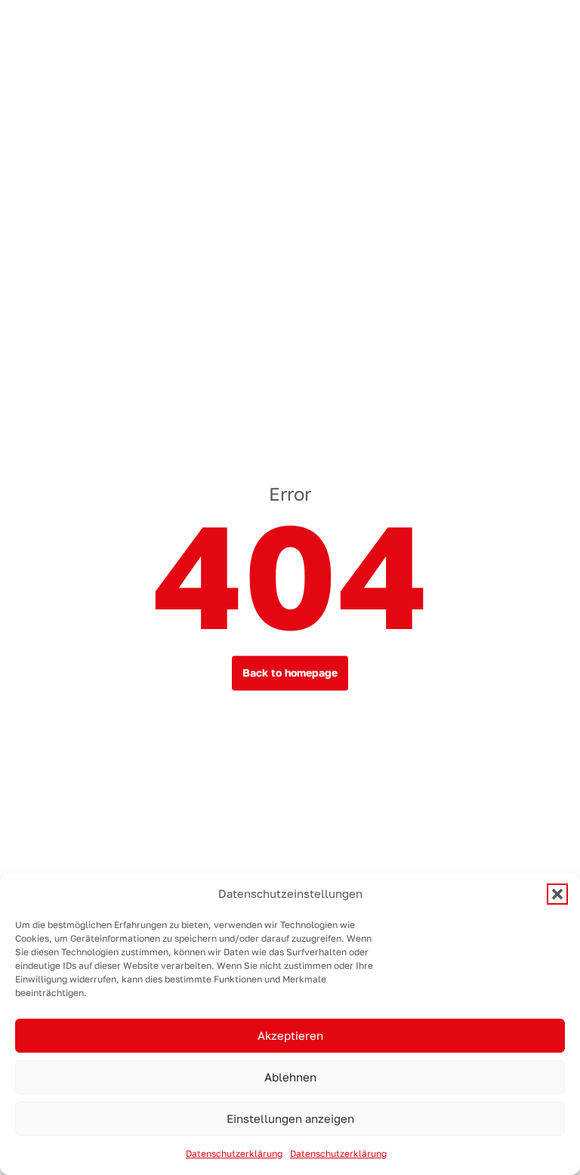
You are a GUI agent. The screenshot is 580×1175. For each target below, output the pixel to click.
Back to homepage (290, 673)
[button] (557, 894)
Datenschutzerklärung (234, 1154)
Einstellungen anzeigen (290, 1118)
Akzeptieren (290, 1035)
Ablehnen (290, 1077)
